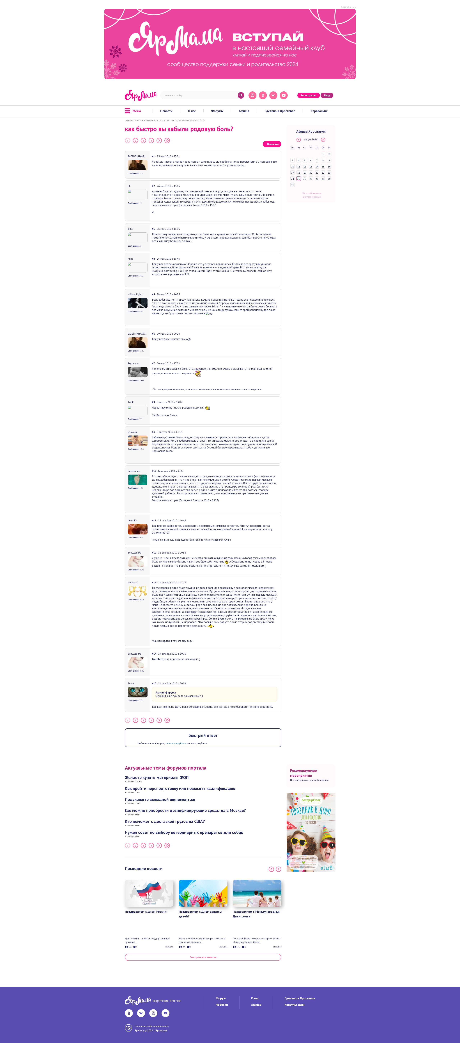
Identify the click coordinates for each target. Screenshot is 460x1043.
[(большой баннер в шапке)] (230, 44)
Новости (166, 111)
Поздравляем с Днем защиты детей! (200, 914)
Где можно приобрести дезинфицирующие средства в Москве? (185, 810)
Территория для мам (166, 1001)
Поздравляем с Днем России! (146, 912)
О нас (192, 111)
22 (323, 172)
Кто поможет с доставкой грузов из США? (165, 821)
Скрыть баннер (348, 7)
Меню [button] (137, 111)
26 (304, 178)
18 (298, 172)
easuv (137, 814)
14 (317, 166)
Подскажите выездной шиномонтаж (160, 799)
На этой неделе (311, 193)
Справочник (319, 111)
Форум (221, 998)
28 (317, 178)
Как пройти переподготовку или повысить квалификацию (180, 788)
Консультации (294, 1005)
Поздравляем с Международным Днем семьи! (256, 914)
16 (329, 166)
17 (292, 172)
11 (298, 166)
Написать (273, 144)
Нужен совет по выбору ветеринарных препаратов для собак (184, 832)
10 (292, 166)
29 (323, 178)
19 (304, 172)
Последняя (167, 140)
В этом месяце (312, 196)
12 (304, 166)
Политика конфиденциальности (152, 1026)
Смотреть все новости (203, 957)
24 (292, 178)
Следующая (159, 140)
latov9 (137, 803)
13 (310, 166)
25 (298, 178)
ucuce (137, 792)
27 (310, 178)
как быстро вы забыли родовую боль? (186, 120)
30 (329, 178)
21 (317, 172)
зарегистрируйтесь (175, 743)
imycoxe (138, 781)
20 (310, 172)
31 (292, 185)
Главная (129, 120)
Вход (327, 95)
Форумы (217, 111)
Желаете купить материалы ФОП (157, 777)
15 (323, 166)
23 (329, 172)
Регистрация (308, 95)
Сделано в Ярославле (279, 111)
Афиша (244, 111)
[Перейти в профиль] (138, 164)
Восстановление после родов (150, 120)
